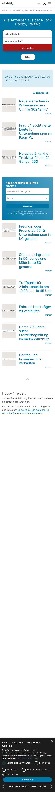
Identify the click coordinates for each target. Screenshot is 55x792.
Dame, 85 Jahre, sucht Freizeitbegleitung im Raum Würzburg (34, 333)
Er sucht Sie (24, 409)
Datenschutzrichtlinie (34, 211)
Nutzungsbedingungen (15, 213)
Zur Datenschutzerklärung (27, 758)
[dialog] (27, 765)
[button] (28, 57)
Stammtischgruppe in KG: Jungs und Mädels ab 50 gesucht (34, 260)
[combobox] (27, 40)
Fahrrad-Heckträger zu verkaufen (35, 309)
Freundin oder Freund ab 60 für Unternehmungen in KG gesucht (35, 232)
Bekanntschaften (13, 34)
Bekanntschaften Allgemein (27, 413)
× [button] (52, 741)
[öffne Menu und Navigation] (48, 3)
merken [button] (48, 113)
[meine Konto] (44, 3)
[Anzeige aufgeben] (39, 3)
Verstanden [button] (28, 779)
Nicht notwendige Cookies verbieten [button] (27, 786)
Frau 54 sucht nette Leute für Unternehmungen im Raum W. (35, 131)
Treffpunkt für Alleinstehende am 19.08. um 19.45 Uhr (35, 287)
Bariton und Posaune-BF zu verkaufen (31, 359)
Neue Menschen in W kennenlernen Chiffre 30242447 (34, 105)
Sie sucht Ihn (38, 409)
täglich (9, 198)
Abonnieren (27, 206)
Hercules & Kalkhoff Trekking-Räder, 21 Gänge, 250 (35, 157)
